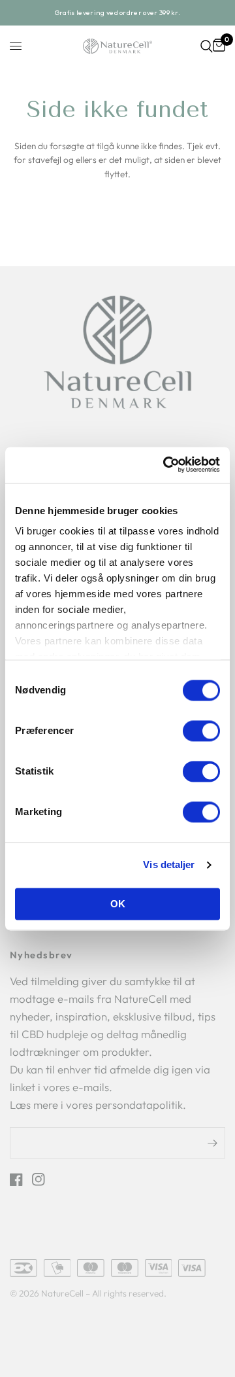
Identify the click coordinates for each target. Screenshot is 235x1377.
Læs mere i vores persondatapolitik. (98, 1104)
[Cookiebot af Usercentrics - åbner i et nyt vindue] (166, 465)
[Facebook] (19, 1179)
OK (117, 903)
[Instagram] (42, 1179)
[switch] (201, 730)
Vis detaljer (169, 865)
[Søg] (206, 46)
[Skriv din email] (212, 1143)
